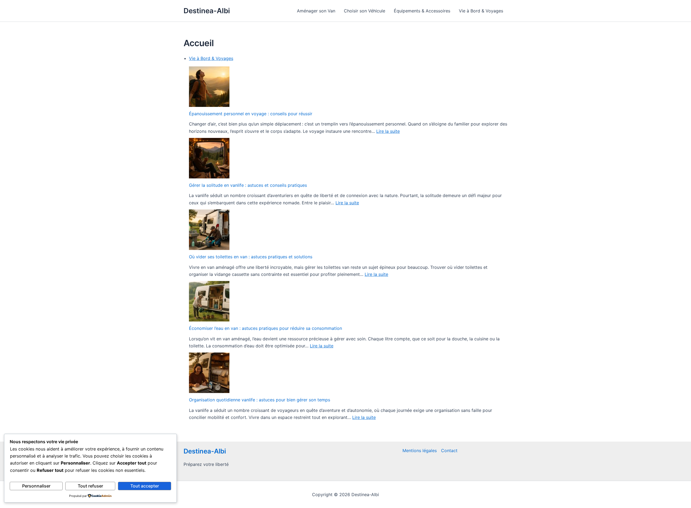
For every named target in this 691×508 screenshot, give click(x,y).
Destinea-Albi (207, 10)
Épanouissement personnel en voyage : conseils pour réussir (250, 113)
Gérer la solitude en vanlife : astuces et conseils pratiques (248, 185)
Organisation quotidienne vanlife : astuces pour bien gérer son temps (259, 399)
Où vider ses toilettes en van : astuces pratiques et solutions (250, 256)
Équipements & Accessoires (422, 10)
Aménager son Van (316, 10)
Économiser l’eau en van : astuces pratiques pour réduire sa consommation (265, 328)
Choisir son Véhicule (364, 10)
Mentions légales (419, 450)
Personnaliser (36, 486)
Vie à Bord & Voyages (481, 10)
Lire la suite (388, 131)
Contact (449, 450)
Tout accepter (144, 486)
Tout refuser (90, 486)
